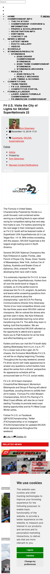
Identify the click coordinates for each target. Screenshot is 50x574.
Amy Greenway (27, 128)
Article (12, 152)
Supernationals (16, 141)
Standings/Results (21, 51)
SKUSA (27, 137)
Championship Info (20, 19)
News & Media (16, 39)
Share (9, 170)
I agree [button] (30, 550)
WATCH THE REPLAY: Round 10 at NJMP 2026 (32, 452)
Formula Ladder (19, 91)
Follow (6, 146)
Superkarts (17, 137)
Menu (46, 16)
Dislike (21, 436)
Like (10, 436)
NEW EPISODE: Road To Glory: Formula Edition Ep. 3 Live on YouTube (40, 469)
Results (16, 71)
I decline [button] (30, 555)
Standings (18, 54)
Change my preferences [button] (30, 562)
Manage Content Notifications (23, 165)
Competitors (17, 81)
